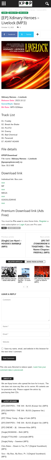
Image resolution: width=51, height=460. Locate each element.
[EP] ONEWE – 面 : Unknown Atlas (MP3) (18, 427)
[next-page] (27, 286)
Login (21, 224)
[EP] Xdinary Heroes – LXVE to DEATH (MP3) (41, 280)
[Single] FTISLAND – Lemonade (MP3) (17, 437)
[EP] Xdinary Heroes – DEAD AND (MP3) (8, 279)
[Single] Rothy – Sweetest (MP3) (14, 441)
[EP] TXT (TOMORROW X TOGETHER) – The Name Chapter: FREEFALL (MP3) (41, 246)
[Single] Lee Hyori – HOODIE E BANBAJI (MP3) (11, 243)
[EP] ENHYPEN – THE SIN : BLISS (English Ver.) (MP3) (24, 423)
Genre (10, 10)
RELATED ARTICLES (15, 262)
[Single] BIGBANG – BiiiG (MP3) (14, 432)
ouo (3, 182)
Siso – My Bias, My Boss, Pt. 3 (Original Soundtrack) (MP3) (23, 455)
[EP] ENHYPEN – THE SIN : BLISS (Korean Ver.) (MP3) (24, 406)
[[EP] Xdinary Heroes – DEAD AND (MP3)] (9, 271)
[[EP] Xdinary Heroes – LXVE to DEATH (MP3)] (42, 271)
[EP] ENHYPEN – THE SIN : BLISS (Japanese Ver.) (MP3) (22, 412)
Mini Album (23, 13)
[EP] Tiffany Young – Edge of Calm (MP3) (18, 418)
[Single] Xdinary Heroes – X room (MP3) (24, 280)
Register (43, 221)
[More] (38, 34)
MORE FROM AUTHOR (35, 262)
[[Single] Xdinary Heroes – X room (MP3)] (25, 271)
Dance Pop (18, 10)
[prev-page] (23, 286)
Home (3, 10)
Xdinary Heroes (14, 228)
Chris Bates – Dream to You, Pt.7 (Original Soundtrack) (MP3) (24, 447)
